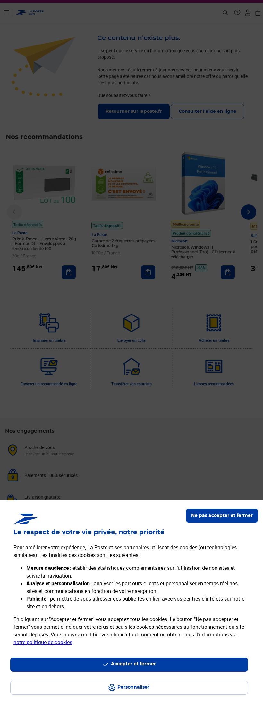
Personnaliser (133, 687)
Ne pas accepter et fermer (222, 515)
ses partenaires (132, 547)
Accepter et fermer (133, 664)
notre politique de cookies (42, 642)
